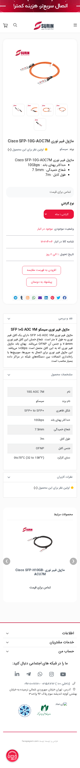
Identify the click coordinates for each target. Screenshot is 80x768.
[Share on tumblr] (21, 298)
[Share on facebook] (65, 298)
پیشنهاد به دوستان (41, 282)
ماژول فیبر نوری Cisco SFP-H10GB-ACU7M (40, 572)
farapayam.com (30, 741)
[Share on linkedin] (46, 298)
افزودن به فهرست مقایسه (41, 270)
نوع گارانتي (67, 204)
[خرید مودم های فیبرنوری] (40, 6)
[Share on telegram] (15, 298)
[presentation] (73, 561)
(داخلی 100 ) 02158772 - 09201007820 (47, 683)
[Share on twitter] (58, 298)
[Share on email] (40, 298)
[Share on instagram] (28, 298)
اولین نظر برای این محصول (28, 149)
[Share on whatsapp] (34, 298)
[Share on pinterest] (52, 298)
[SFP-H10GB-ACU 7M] (40, 544)
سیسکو (64, 149)
